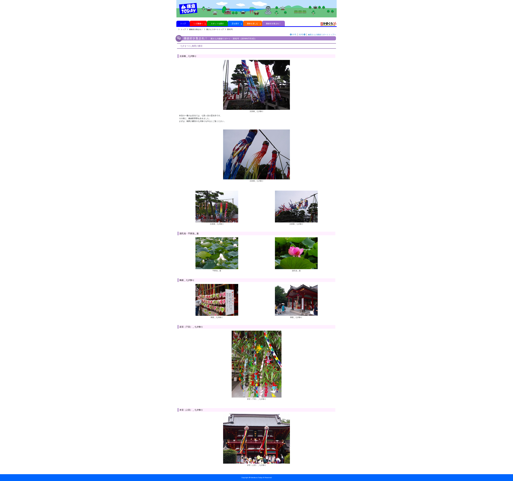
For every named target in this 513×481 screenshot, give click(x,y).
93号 (301, 34)
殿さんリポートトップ (215, 29)
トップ (183, 23)
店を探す (235, 23)
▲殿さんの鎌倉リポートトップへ (322, 34)
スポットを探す (217, 23)
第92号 (230, 29)
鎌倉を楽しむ (252, 23)
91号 (294, 34)
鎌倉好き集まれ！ (273, 23)
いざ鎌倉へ (198, 23)
